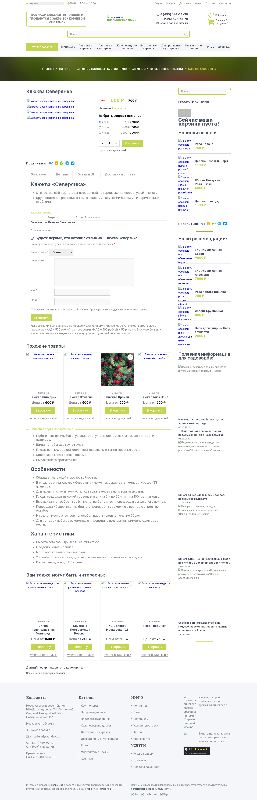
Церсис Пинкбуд (207, 201)
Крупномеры (67, 47)
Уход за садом (143, 753)
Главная (48, 69)
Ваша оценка (39, 252)
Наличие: (105, 108)
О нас (198, 3)
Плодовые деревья (85, 47)
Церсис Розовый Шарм (211, 161)
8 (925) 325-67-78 (174, 19)
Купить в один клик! (112, 150)
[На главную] (115, 17)
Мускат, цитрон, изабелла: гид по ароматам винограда (212, 701)
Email (34, 300)
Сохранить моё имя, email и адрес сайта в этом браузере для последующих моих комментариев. (91, 309)
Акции (158, 3)
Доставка (185, 3)
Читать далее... (41, 212)
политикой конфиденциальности (150, 788)
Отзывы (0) (86, 174)
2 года (105, 122)
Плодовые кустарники (105, 47)
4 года (105, 132)
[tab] (38, 174)
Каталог (65, 69)
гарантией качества (99, 788)
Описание (38, 174)
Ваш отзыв (37, 260)
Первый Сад (56, 785)
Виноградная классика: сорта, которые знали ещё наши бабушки (201, 433)
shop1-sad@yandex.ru (174, 23)
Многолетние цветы (194, 47)
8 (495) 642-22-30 (174, 14)
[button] (229, 93)
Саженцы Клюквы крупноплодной (157, 69)
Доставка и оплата (120, 174)
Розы (210, 47)
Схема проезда (40, 730)
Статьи (210, 3)
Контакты (225, 3)
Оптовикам (140, 719)
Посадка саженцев (146, 767)
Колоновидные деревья (127, 47)
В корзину (132, 143)
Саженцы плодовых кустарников (102, 69)
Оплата (170, 3)
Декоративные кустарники (171, 47)
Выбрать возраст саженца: (120, 116)
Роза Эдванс (204, 144)
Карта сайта (142, 738)
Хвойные (224, 47)
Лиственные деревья (148, 47)
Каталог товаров (41, 47)
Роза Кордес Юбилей (210, 291)
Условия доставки (145, 725)
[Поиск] (186, 34)
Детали (62, 174)
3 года (105, 127)
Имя (34, 290)
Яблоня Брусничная (209, 311)
